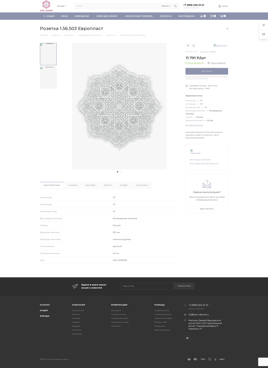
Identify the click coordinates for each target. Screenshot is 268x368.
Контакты (76, 330)
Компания (78, 305)
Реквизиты (77, 334)
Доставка (91, 185)
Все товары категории (200, 159)
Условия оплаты (118, 314)
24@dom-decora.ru (198, 314)
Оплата (108, 185)
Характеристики (51, 185)
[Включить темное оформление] (211, 6)
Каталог (45, 305)
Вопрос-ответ (160, 322)
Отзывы (124, 185)
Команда (76, 318)
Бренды (44, 316)
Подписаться (184, 286)
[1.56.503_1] (48, 77)
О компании (78, 310)
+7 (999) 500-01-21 (193, 5)
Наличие (73, 185)
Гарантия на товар (120, 322)
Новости (76, 314)
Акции (44, 310)
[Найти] (175, 6)
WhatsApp (187, 338)
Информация (119, 305)
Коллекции (159, 326)
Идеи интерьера (162, 330)
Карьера (76, 326)
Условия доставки (119, 318)
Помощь (159, 305)
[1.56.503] (48, 54)
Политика (115, 326)
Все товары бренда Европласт (204, 163)
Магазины (116, 310)
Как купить (142, 185)
